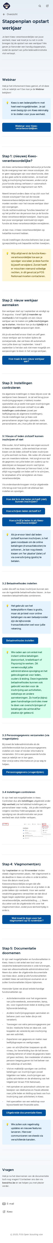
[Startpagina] (6, 6)
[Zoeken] (40, 5)
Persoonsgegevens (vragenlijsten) (25, 772)
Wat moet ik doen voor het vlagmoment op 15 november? (27, 919)
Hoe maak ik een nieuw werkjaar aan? (26, 360)
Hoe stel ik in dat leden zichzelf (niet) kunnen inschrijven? (26, 500)
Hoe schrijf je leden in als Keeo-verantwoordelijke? (26, 521)
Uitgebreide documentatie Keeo (24, 1113)
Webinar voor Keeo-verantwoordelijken (26, 127)
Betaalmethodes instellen (20, 640)
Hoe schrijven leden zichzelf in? (23, 511)
